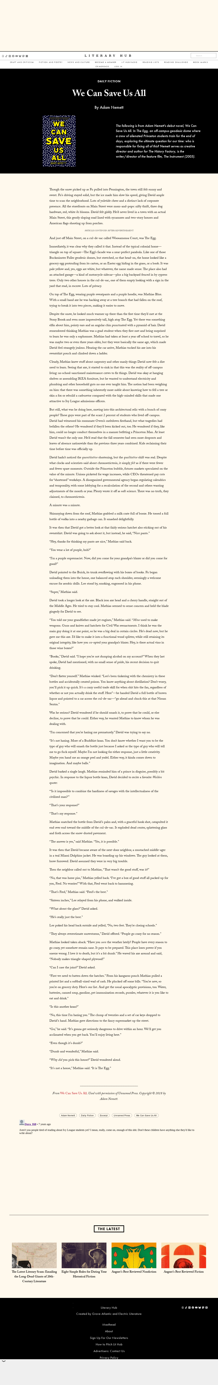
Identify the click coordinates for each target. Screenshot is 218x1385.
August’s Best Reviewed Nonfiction (134, 1272)
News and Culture (79, 62)
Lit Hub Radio (130, 62)
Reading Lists (151, 62)
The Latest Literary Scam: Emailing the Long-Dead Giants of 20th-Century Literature (34, 1277)
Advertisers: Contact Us (109, 1351)
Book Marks (200, 62)
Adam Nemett (68, 1115)
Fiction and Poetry (51, 62)
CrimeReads (102, 66)
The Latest (109, 1228)
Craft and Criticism (22, 62)
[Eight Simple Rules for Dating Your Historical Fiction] (84, 1265)
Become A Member (105, 62)
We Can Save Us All (73, 1093)
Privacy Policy (109, 1358)
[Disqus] (109, 1161)
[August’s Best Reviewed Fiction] (183, 1265)
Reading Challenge (176, 62)
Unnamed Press (122, 1115)
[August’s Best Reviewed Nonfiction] (134, 1265)
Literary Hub (109, 55)
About (109, 1331)
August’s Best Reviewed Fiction (184, 1272)
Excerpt (104, 1115)
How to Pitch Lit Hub (109, 1344)
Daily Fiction (87, 1115)
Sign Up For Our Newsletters (109, 1338)
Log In (118, 66)
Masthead (109, 1324)
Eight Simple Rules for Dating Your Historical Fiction (84, 1275)
